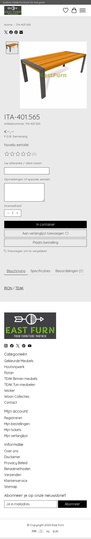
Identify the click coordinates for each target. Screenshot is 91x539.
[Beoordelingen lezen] (18, 154)
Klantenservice (15, 481)
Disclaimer (12, 457)
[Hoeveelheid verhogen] (17, 213)
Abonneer (72, 504)
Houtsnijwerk (14, 367)
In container (45, 224)
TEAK (19, 288)
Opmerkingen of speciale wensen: (27, 179)
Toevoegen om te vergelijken (27, 251)
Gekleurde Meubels (18, 361)
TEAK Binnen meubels (20, 379)
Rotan (9, 373)
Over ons (11, 451)
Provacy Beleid (15, 463)
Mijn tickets (12, 430)
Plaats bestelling (45, 242)
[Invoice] (41, 531)
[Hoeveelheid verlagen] (8, 213)
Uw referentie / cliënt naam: (23, 163)
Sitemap (10, 486)
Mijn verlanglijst (16, 436)
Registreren (13, 418)
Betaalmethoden (17, 469)
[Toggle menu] (82, 10)
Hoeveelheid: (13, 205)
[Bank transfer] (34, 531)
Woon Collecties (16, 396)
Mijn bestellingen (17, 424)
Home (8, 24)
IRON (8, 288)
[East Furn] (12, 10)
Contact (10, 402)
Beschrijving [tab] (16, 271)
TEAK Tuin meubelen (19, 384)
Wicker (9, 390)
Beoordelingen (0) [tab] (69, 271)
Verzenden (12, 475)
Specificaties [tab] (40, 271)
